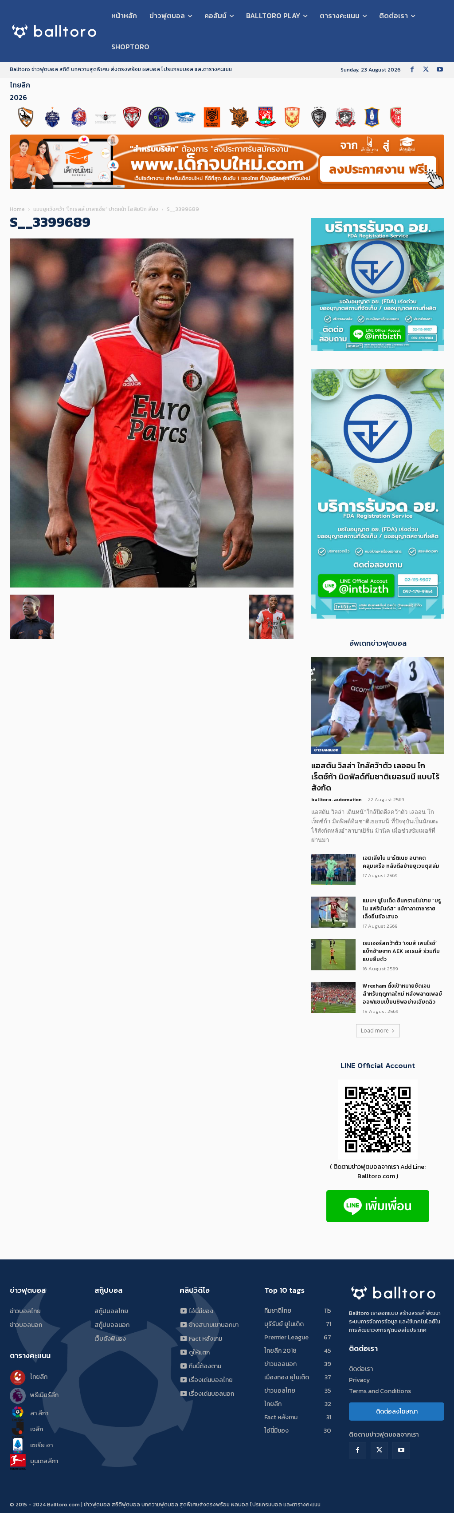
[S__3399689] (152, 585)
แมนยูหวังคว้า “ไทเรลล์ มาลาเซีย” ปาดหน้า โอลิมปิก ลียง (95, 209)
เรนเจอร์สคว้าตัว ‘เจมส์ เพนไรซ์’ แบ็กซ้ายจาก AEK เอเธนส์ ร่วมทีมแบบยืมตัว (401, 951)
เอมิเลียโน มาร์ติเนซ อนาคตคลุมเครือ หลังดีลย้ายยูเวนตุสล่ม (401, 862)
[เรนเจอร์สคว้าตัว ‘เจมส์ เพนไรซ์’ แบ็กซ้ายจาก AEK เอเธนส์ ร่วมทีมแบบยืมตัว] (333, 954)
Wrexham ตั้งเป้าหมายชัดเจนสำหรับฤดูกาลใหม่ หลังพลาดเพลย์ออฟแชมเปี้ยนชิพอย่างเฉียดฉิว (402, 994)
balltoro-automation (336, 799)
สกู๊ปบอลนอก (111, 1325)
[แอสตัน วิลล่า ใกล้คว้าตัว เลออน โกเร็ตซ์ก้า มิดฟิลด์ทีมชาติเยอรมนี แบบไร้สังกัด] (377, 705)
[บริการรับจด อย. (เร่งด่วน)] (377, 349)
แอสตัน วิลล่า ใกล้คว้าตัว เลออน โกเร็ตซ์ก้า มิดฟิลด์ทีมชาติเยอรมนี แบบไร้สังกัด (375, 776)
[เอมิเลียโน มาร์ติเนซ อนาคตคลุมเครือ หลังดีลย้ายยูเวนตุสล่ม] (333, 869)
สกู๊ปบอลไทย (111, 1311)
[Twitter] (426, 70)
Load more (375, 1030)
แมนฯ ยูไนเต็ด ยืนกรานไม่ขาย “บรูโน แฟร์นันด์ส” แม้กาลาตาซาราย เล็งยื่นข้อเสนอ (402, 909)
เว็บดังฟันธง (110, 1338)
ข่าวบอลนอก (326, 750)
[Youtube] (439, 70)
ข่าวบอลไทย (25, 1311)
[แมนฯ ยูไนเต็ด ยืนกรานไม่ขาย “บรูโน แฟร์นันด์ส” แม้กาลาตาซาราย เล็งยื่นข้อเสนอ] (333, 912)
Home (17, 209)
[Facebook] (412, 70)
